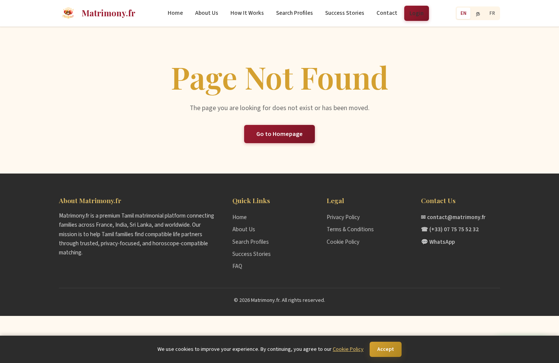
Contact (386, 13)
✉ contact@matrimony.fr (453, 217)
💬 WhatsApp (438, 242)
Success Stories (344, 13)
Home (175, 13)
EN (464, 13)
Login (417, 13)
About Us (206, 13)
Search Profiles (294, 13)
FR (492, 13)
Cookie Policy (343, 242)
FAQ (237, 266)
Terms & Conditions (350, 229)
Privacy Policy (343, 217)
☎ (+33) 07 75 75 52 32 (450, 229)
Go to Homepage (279, 134)
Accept (385, 349)
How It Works (247, 13)
